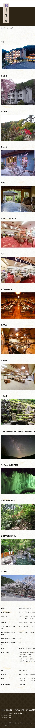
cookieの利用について (5, 725)
